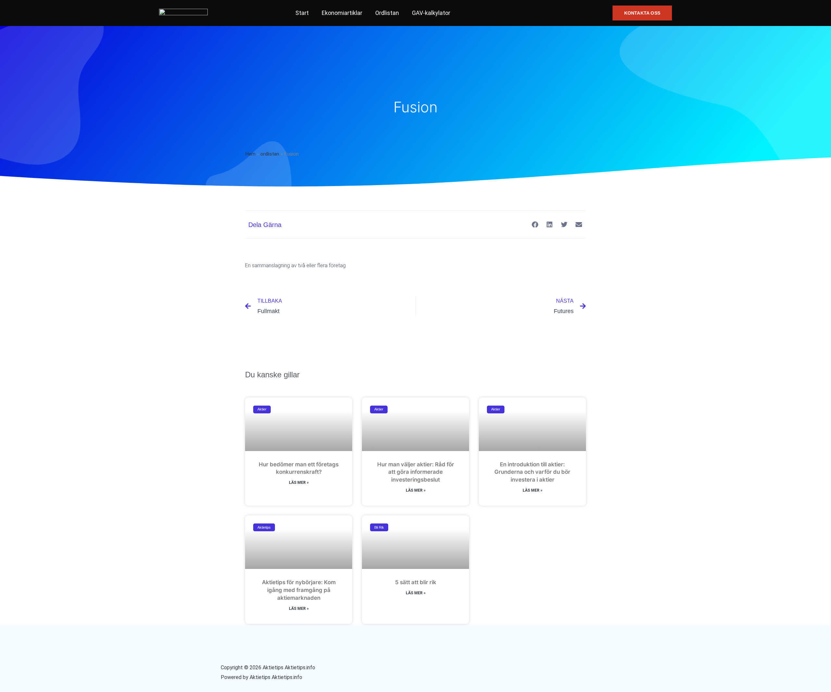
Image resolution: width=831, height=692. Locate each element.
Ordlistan (387, 12)
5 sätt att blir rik (415, 582)
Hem (250, 154)
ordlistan (269, 154)
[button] (642, 13)
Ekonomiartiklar (342, 12)
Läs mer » (299, 482)
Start (302, 12)
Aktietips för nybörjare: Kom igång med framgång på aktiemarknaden (299, 590)
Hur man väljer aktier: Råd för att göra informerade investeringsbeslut (415, 472)
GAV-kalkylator (431, 12)
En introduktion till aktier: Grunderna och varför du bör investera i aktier (532, 472)
